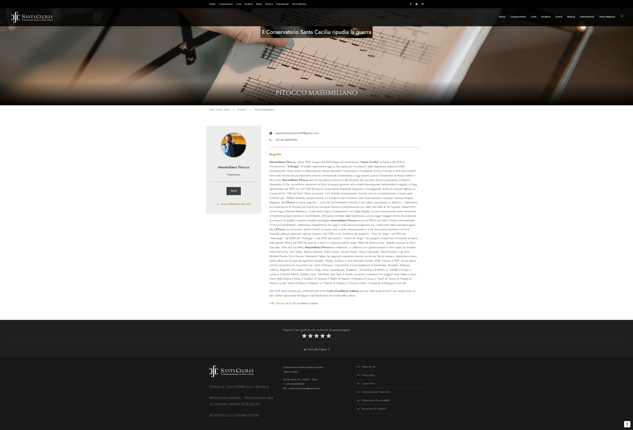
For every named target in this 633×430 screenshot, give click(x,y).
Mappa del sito (369, 366)
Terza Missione (299, 4)
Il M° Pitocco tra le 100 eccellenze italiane (294, 303)
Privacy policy (368, 375)
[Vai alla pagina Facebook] (410, 4)
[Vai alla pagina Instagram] (423, 4)
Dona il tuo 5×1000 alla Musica (239, 386)
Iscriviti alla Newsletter (233, 415)
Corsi (238, 4)
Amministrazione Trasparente (376, 392)
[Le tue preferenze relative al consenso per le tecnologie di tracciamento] (627, 424)
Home (212, 4)
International (282, 4)
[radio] (304, 336)
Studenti (248, 4)
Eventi (259, 4)
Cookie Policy (368, 383)
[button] (622, 16)
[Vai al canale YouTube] (417, 4)
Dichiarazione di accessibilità (376, 400)
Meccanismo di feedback (374, 408)
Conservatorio (226, 4)
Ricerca (269, 4)
